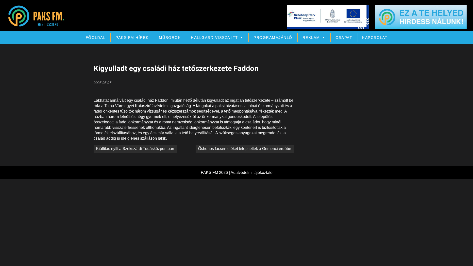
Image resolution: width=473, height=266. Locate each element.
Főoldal (96, 37)
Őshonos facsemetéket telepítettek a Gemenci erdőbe (244, 149)
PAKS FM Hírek (132, 37)
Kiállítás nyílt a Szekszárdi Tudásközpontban (135, 149)
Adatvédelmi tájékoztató (251, 172)
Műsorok (170, 37)
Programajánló (272, 37)
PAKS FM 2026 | (216, 172)
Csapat (344, 37)
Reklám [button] (311, 37)
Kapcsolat (375, 37)
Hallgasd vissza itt (214, 37)
